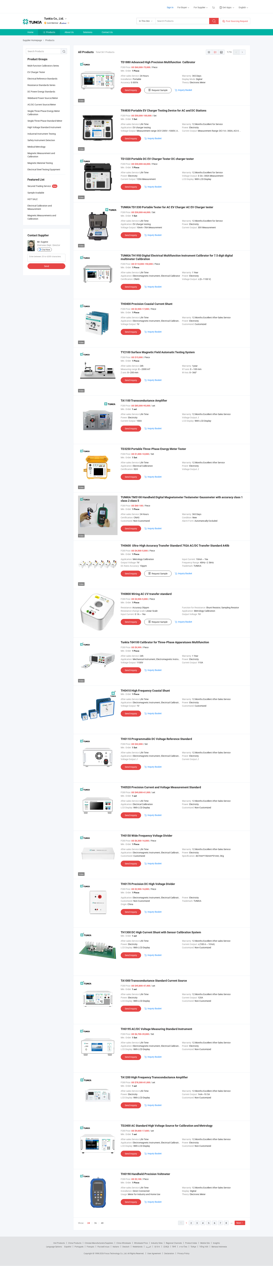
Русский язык (103, 1246)
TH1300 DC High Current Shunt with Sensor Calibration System (161, 932)
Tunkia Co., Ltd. (54, 18)
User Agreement (154, 1253)
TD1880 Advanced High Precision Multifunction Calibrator (158, 62)
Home (30, 32)
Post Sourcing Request (237, 21)
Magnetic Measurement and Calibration (41, 155)
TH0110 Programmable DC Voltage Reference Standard (156, 739)
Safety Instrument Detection (41, 140)
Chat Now (46, 249)
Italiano (116, 1246)
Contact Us (107, 32)
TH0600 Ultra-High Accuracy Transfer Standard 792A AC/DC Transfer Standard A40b (175, 545)
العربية (148, 1246)
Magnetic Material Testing (40, 162)
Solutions (87, 32)
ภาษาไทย (183, 1246)
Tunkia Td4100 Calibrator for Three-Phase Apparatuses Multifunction (165, 642)
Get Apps (227, 7)
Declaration (169, 1253)
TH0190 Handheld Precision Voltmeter (145, 1174)
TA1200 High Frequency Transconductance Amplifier (154, 1077)
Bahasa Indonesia (219, 1246)
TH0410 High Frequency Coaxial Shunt (145, 690)
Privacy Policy (183, 1253)
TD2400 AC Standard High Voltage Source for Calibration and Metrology (166, 1125)
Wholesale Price (141, 1243)
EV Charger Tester (36, 72)
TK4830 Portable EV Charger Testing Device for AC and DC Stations (163, 110)
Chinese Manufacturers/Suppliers (99, 1243)
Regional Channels (174, 1243)
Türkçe (193, 1246)
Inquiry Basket (185, 89)
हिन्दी (174, 1246)
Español (67, 1246)
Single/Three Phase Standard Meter (44, 120)
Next (238, 1222)
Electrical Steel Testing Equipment (43, 169)
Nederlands (138, 1246)
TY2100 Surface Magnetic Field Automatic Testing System (158, 352)
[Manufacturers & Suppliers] (43, 6)
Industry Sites (157, 1243)
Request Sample (159, 90)
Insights (216, 1243)
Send (46, 266)
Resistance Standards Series (41, 85)
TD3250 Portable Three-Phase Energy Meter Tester (153, 449)
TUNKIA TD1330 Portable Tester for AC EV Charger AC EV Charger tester (167, 207)
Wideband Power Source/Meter (42, 98)
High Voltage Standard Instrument (44, 127)
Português (79, 1246)
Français (90, 1246)
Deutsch (125, 1246)
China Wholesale (123, 1243)
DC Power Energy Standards (41, 91)
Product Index (191, 1243)
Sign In (170, 7)
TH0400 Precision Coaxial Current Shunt (146, 304)
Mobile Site (205, 1243)
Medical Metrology (36, 146)
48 (102, 1222)
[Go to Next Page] (242, 52)
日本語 (166, 1246)
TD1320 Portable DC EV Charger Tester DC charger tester (157, 159)
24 (88, 1223)
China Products (74, 1243)
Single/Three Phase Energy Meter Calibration (43, 112)
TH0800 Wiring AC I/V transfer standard (146, 594)
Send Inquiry (131, 90)
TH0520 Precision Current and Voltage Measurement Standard (161, 787)
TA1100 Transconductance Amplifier (144, 400)
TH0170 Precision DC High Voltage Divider (148, 884)
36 (95, 1222)
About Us (69, 32)
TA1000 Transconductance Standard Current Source (154, 980)
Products (50, 32)
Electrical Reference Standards (42, 78)
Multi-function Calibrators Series (43, 65)
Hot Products (59, 1243)
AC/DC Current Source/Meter (41, 104)
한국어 (157, 1246)
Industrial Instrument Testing (41, 133)
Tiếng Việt (203, 1246)
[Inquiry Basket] (213, 7)
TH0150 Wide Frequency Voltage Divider (146, 835)
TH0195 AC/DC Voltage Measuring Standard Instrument (156, 1029)
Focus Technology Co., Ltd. (115, 1253)
